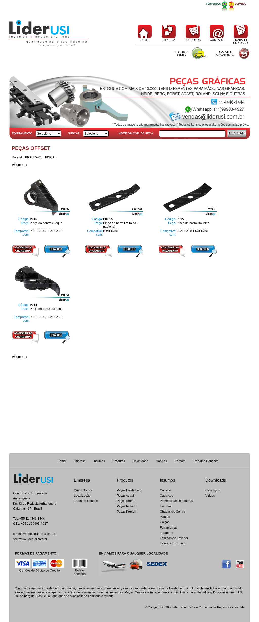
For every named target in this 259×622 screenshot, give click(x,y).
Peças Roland (126, 506)
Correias (166, 490)
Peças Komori (126, 511)
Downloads (140, 461)
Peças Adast (125, 495)
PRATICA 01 (33, 157)
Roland (17, 157)
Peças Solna (125, 501)
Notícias (161, 461)
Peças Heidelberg (129, 490)
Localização (82, 495)
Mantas (165, 517)
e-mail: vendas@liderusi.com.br (35, 534)
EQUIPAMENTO (22, 133)
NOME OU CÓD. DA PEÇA (136, 133)
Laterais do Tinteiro (173, 543)
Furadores (167, 533)
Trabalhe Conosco (206, 461)
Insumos (99, 461)
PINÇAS (50, 157)
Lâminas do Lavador (174, 538)
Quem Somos (83, 490)
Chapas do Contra (172, 511)
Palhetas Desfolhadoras (176, 501)
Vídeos (210, 495)
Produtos (119, 461)
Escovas (165, 506)
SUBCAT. (74, 133)
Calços (164, 522)
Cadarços (166, 495)
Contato (180, 461)
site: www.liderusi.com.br (30, 539)
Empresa (79, 461)
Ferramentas (168, 527)
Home (61, 461)
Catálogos (212, 490)
